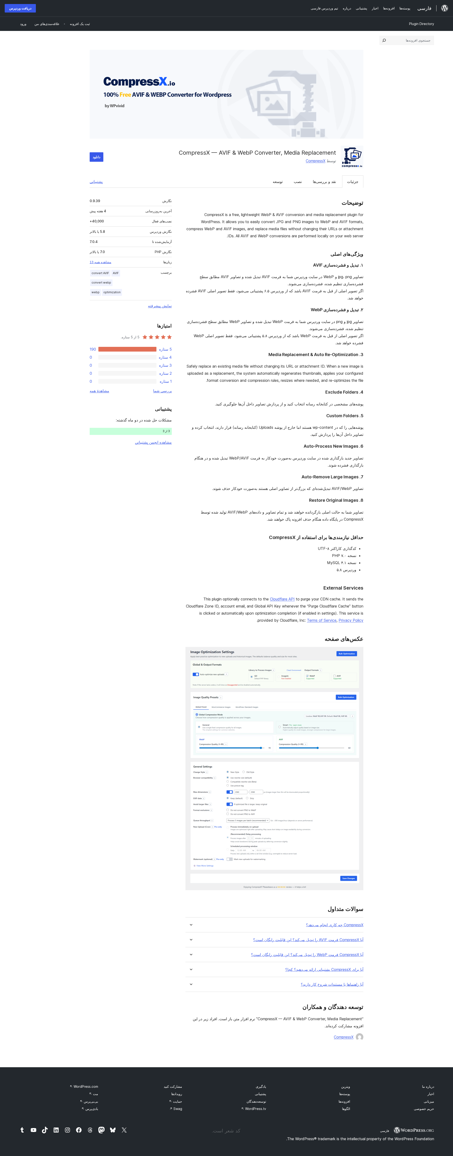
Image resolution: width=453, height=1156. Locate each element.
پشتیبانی (96, 181)
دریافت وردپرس (20, 8)
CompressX (315, 160)
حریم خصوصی (424, 1109)
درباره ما (428, 1086)
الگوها (346, 1109)
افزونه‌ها (344, 1101)
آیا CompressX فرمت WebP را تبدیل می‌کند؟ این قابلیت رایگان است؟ (307, 954)
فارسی (384, 1131)
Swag (175, 1109)
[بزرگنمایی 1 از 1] (357, 653)
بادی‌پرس (89, 1109)
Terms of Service (321, 620)
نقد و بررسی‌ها (324, 181)
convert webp (101, 282)
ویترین (345, 1086)
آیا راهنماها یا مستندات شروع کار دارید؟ (332, 984)
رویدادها (176, 1094)
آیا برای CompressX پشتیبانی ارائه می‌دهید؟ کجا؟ (324, 969)
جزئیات (352, 181)
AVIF (116, 273)
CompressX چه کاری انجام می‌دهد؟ (334, 925)
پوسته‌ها (344, 1094)
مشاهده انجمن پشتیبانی (153, 442)
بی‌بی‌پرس (89, 1101)
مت (93, 1094)
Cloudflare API (282, 599)
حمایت (175, 1101)
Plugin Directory (421, 24)
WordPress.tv (253, 1109)
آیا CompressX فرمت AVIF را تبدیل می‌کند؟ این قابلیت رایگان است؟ (308, 940)
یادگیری (261, 1086)
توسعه (278, 181)
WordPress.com (84, 1086)
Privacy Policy (351, 620)
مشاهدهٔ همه (99, 390)
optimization (112, 292)
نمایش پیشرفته (160, 305)
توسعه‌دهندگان (256, 1101)
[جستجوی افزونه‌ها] (384, 40)
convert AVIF (100, 273)
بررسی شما (162, 390)
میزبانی (429, 1101)
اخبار (431, 1094)
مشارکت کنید (173, 1086)
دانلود (96, 157)
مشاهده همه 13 (100, 262)
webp (96, 292)
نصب (298, 181)
